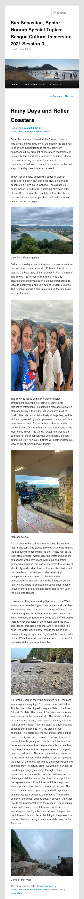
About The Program (34, 84)
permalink (16, 893)
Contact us (56, 84)
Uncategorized (45, 886)
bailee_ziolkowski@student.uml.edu (30, 131)
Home (15, 84)
